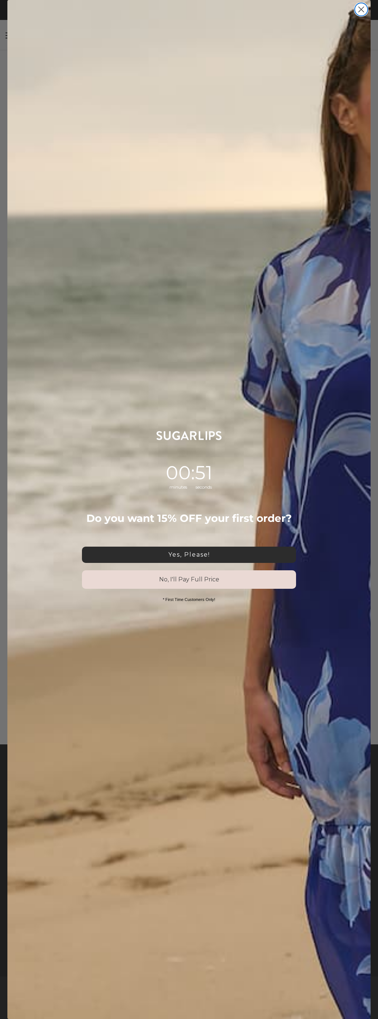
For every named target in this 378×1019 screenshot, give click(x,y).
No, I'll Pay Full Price (189, 579)
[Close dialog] (361, 9)
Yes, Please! (189, 554)
